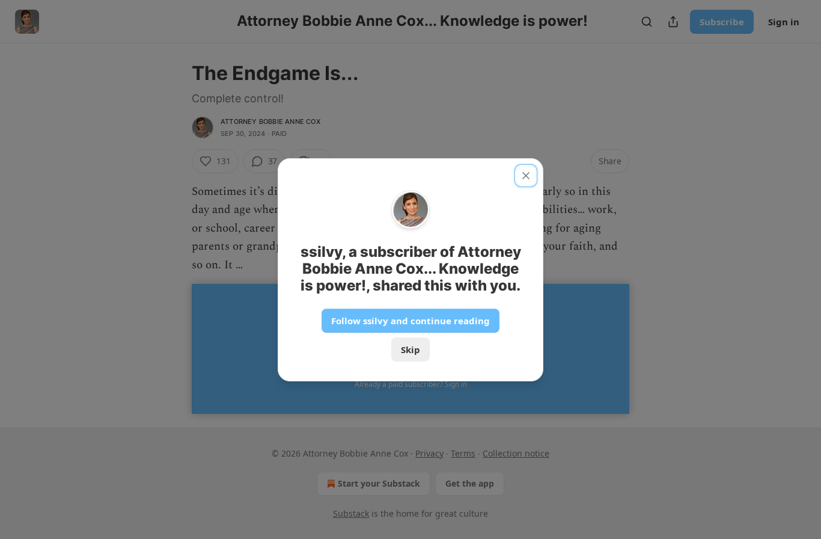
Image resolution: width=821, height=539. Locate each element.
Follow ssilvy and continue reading (410, 321)
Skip (410, 349)
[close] (526, 175)
